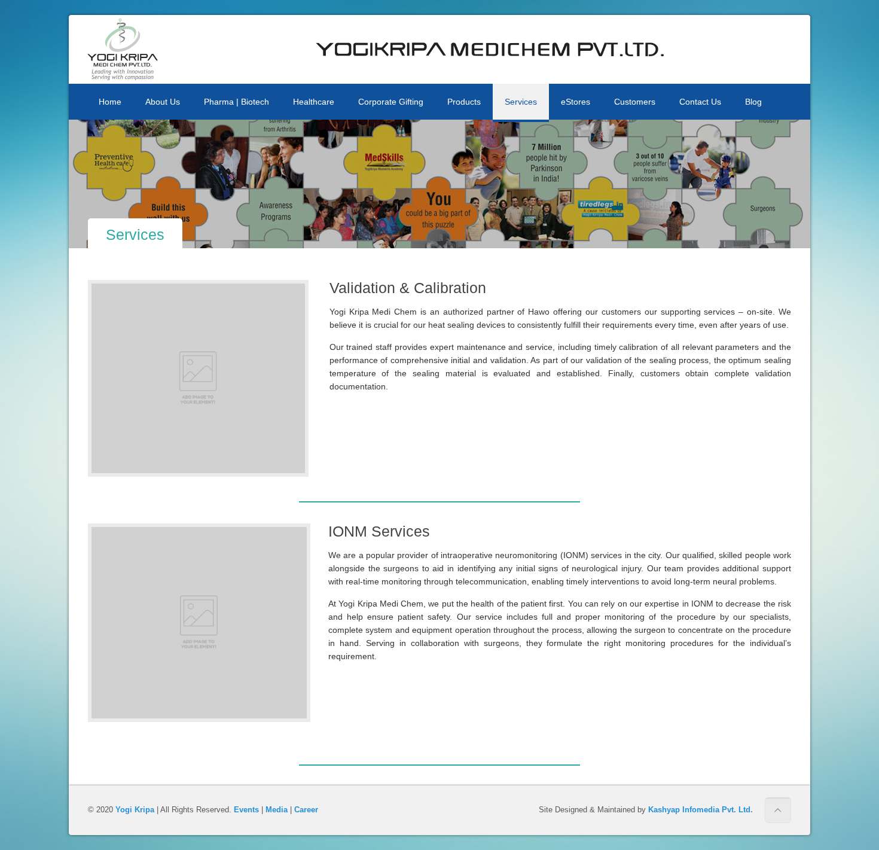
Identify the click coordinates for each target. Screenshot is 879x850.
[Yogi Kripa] (122, 49)
